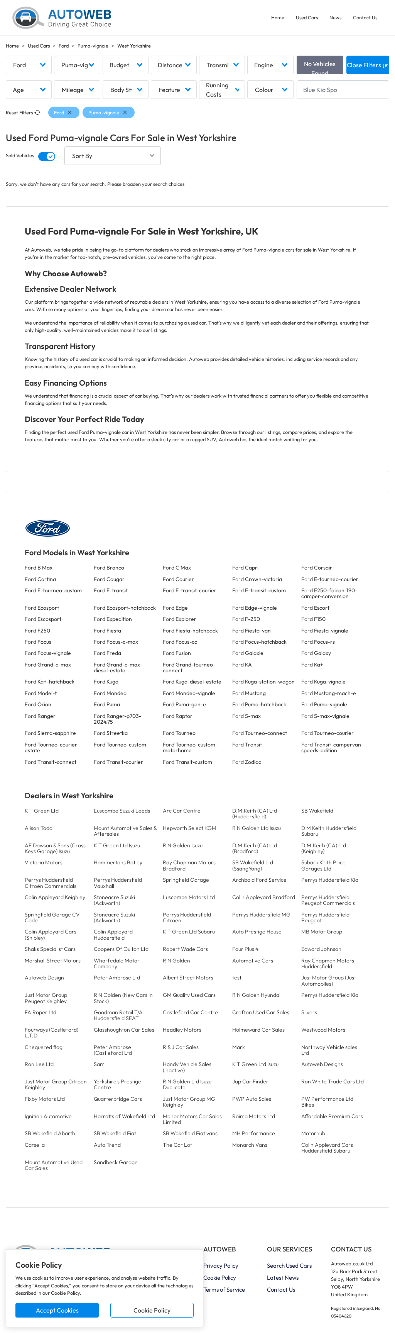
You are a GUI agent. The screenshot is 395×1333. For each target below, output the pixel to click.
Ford (64, 46)
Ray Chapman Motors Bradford (189, 865)
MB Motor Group (321, 931)
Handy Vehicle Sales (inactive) (187, 1067)
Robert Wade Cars (185, 948)
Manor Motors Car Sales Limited (192, 1119)
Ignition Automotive (48, 1116)
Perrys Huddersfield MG (261, 914)
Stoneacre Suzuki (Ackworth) (114, 900)
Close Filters (364, 65)
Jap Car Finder (250, 1081)
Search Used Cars (289, 1265)
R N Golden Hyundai (256, 994)
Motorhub (313, 1133)
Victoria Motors (43, 862)
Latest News (283, 1277)
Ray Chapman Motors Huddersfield (327, 963)
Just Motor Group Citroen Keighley (56, 1084)
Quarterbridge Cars (118, 1098)
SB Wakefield (317, 810)
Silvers (309, 1012)
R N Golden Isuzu (183, 845)
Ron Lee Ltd (39, 1064)
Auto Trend (107, 1144)
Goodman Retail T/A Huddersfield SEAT (118, 1015)
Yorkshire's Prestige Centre (117, 1084)
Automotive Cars (252, 960)
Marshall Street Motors (53, 960)
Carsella (35, 1144)
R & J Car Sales (181, 1047)
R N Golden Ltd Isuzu (256, 828)
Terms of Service (224, 1289)
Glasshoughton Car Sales (124, 1029)
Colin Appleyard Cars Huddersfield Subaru (327, 1147)
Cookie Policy (151, 1310)
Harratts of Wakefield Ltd (124, 1116)
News (335, 17)
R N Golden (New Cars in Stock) (123, 997)
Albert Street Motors (188, 977)
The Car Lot (177, 1144)
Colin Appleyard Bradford (263, 897)
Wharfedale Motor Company (117, 963)
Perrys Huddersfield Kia (329, 879)
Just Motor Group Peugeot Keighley (46, 997)
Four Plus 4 (245, 948)
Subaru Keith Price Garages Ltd (323, 865)
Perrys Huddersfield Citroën (187, 917)
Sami (100, 1064)
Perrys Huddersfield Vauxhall (118, 882)
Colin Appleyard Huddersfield (113, 934)
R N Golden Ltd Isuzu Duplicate (187, 1084)
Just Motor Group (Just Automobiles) (328, 980)
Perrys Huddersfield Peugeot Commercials (328, 900)
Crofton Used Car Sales (260, 1012)
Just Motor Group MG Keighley (189, 1101)
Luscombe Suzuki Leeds (122, 810)
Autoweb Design (44, 977)
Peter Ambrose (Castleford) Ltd (113, 1050)
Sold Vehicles (20, 155)
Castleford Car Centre (190, 1012)
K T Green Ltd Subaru (189, 931)
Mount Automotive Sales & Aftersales (125, 831)
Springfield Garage (186, 879)
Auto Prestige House (257, 931)
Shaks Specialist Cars (50, 948)
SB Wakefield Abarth (50, 1133)
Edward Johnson (321, 948)
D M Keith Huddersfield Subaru (328, 831)
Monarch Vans (249, 1144)
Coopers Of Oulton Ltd (121, 948)
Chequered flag (43, 1047)
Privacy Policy (220, 1265)
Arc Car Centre (182, 810)
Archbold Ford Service (259, 879)
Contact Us (365, 17)
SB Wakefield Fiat (115, 1133)
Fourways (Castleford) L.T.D (51, 1032)
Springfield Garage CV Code (52, 917)
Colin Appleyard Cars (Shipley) (50, 934)
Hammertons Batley (118, 862)
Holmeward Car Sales (258, 1029)
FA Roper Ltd (40, 1012)
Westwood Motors (323, 1029)
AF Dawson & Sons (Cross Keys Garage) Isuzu (55, 848)
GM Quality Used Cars (189, 994)
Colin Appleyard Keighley (55, 897)
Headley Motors (182, 1029)
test (236, 977)
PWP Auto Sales (251, 1098)
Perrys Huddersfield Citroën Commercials (50, 882)
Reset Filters (19, 112)
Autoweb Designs (322, 1064)
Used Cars (307, 17)
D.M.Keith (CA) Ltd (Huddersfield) (254, 813)
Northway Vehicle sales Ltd (329, 1050)
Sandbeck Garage (116, 1162)
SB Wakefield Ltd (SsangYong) (252, 865)
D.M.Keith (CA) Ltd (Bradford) (254, 848)
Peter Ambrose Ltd (117, 977)
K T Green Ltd (42, 810)
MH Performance (253, 1133)
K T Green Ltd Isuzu (117, 845)
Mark (238, 1047)
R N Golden (176, 960)
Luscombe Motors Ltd (189, 897)
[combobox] (29, 65)
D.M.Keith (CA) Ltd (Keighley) (323, 848)
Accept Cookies (57, 1310)
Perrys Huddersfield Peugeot (325, 917)
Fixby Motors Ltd (45, 1098)
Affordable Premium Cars (332, 1116)
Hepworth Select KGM (189, 828)
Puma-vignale (93, 46)
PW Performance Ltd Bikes (327, 1101)
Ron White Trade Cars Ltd (332, 1081)
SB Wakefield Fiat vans (190, 1133)
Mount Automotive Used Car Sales (54, 1165)
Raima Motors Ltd (253, 1116)
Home (277, 17)
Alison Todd (38, 828)
